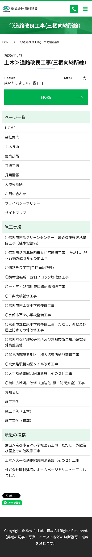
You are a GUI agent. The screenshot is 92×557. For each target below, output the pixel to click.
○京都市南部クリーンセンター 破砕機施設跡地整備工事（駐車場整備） (45, 240)
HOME (6, 42)
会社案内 (12, 137)
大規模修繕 (14, 184)
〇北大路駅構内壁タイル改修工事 (31, 363)
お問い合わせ (15, 193)
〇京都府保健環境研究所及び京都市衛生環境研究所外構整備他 (45, 342)
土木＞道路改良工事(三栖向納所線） (46, 62)
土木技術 (12, 146)
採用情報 (12, 174)
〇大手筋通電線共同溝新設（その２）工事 (38, 373)
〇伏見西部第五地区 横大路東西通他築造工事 (42, 354)
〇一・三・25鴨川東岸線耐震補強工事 (35, 286)
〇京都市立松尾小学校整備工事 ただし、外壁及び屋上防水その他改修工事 (45, 327)
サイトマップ (15, 212)
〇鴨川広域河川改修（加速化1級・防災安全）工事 (45, 382)
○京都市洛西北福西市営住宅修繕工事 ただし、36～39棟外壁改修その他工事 (46, 255)
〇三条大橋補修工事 (21, 295)
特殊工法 (12, 165)
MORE (46, 97)
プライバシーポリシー (22, 203)
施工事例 (12, 401)
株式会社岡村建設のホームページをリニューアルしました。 (45, 472)
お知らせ (12, 392)
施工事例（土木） (19, 411)
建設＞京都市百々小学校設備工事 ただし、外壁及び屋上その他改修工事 (45, 448)
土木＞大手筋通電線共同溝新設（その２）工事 (42, 460)
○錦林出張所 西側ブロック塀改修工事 (37, 276)
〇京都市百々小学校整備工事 (28, 314)
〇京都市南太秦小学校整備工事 (29, 305)
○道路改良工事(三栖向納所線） (30, 267)
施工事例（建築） (19, 420)
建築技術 (12, 155)
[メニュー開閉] (85, 9)
